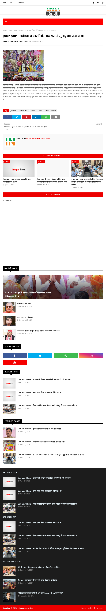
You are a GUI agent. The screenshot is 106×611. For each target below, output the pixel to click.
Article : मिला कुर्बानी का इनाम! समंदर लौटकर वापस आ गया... (28, 293)
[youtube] (15, 362)
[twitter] (98, 2)
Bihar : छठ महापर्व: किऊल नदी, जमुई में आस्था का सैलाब (37, 580)
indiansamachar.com (25, 608)
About (12, 3)
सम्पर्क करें (100, 608)
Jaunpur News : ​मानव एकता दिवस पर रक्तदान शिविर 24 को (17, 180)
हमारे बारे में (91, 608)
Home (5, 3)
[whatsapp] (66, 355)
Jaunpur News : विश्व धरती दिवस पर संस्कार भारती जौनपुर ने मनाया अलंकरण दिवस (52, 180)
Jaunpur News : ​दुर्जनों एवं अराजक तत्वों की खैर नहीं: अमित (39, 429)
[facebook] (93, 2)
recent (33, 111)
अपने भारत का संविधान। (25, 317)
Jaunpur (13, 111)
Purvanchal (24, 111)
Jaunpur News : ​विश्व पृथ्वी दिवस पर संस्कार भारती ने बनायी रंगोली (41, 442)
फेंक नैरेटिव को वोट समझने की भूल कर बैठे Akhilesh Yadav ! (38, 331)
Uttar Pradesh (14, 30)
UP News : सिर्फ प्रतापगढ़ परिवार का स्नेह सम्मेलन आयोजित (38, 567)
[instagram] (102, 2)
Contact (21, 3)
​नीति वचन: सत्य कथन (24, 304)
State (40, 111)
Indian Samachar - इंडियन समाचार (16, 42)
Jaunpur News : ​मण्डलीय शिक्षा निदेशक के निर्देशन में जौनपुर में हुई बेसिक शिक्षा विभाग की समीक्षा (87, 182)
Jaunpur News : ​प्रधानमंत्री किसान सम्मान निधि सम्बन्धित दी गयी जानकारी (44, 379)
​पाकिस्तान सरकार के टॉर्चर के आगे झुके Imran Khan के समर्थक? (40, 593)
